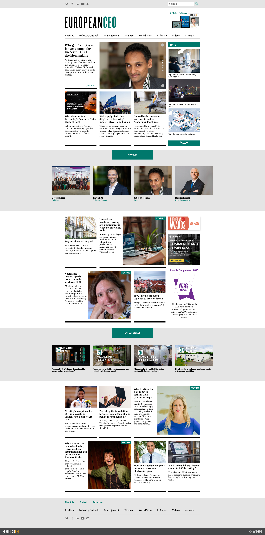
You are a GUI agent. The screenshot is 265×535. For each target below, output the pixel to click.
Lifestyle (162, 35)
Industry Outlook (89, 35)
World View (145, 35)
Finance (128, 35)
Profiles (69, 35)
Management (111, 35)
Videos (176, 35)
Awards (189, 35)
